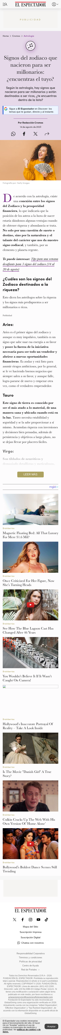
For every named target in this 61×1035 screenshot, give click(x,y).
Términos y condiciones (30, 957)
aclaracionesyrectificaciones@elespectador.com (30, 997)
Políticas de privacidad (30, 961)
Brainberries (8, 528)
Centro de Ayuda (30, 965)
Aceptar (51, 1026)
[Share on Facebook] (24, 134)
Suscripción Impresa (31, 932)
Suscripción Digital (30, 937)
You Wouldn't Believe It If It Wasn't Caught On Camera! (27, 678)
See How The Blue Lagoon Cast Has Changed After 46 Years (28, 630)
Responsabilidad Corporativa (31, 953)
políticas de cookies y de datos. (22, 1030)
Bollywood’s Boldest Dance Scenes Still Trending (30, 869)
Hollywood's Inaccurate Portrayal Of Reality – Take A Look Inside (28, 726)
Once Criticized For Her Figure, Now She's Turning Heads (28, 582)
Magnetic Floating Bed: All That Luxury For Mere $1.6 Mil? (30, 535)
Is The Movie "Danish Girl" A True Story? (27, 773)
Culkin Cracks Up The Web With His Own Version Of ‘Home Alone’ (29, 821)
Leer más (30, 474)
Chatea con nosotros (32, 942)
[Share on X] (35, 134)
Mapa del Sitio (30, 926)
